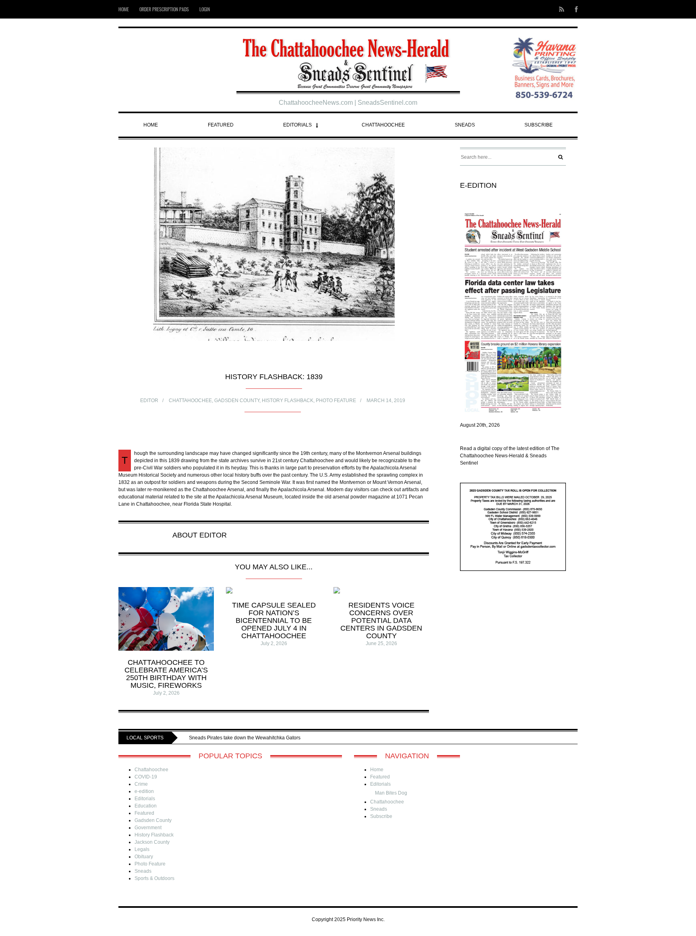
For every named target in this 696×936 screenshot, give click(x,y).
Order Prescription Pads (164, 9)
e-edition (144, 791)
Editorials (297, 125)
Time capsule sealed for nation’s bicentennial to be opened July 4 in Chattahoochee (274, 620)
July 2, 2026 (166, 693)
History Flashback (287, 400)
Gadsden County (236, 400)
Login (204, 9)
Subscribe (538, 125)
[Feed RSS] (561, 9)
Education (146, 806)
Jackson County (152, 842)
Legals (142, 849)
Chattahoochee (383, 125)
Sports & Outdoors (154, 878)
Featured (221, 125)
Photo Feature (336, 400)
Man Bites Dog (391, 793)
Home (123, 9)
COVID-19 (146, 777)
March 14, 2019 (386, 400)
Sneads (465, 125)
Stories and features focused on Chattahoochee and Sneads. (297, 738)
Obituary (144, 856)
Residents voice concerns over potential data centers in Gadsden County (381, 620)
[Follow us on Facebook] (574, 9)
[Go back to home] (348, 60)
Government (148, 827)
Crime (141, 784)
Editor (149, 400)
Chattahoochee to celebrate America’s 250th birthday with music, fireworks (166, 673)
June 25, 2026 (381, 643)
